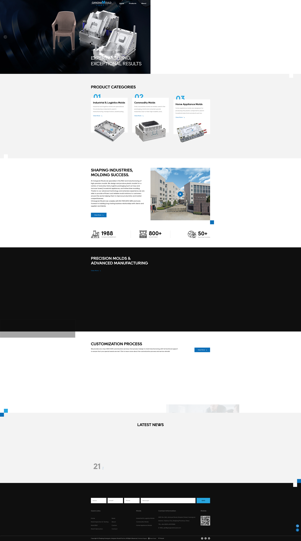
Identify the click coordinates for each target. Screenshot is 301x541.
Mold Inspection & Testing (99, 521)
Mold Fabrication (97, 529)
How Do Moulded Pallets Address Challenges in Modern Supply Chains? (147, 454)
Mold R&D (94, 525)
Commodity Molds (144, 103)
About (143, 3)
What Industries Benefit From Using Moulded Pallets (190, 452)
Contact (192, 3)
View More (96, 115)
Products (132, 3)
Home (121, 3)
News (181, 3)
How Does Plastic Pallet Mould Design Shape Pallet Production (109, 454)
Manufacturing (157, 3)
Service (171, 3)
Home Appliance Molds (189, 103)
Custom (114, 525)
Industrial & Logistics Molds (109, 103)
